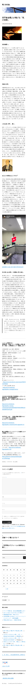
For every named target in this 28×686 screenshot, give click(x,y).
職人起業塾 (15, 461)
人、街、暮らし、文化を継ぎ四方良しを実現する (13, 654)
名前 (3, 496)
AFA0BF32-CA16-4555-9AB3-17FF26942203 (12, 267)
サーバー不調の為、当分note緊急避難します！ (14, 611)
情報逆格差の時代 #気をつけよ (11, 614)
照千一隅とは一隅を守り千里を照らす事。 (13, 630)
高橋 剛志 (4, 461)
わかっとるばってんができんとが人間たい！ (13, 612)
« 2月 (7, 589)
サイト (3, 509)
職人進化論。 (6, 4)
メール (3, 503)
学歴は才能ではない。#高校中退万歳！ (12, 620)
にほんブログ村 (5, 666)
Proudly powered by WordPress (15, 683)
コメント (4, 477)
